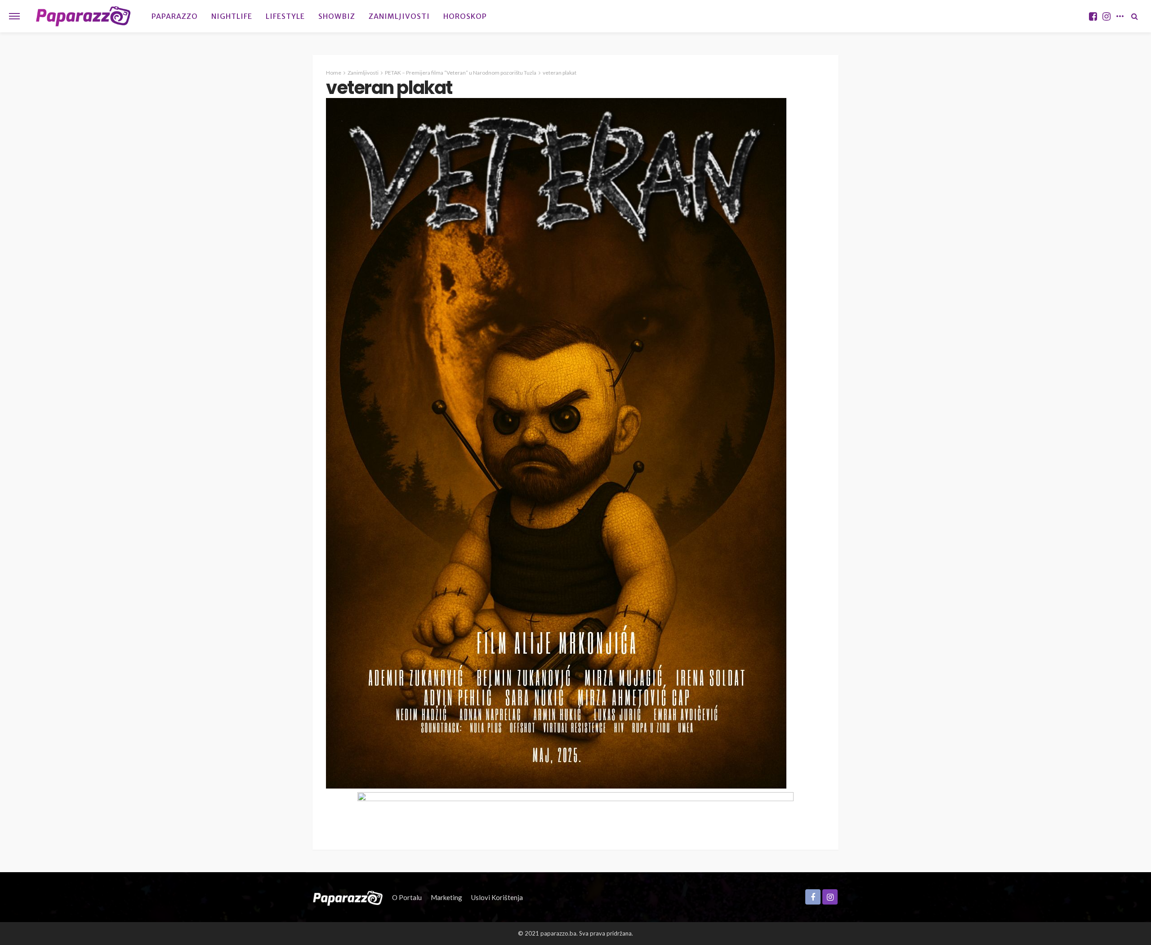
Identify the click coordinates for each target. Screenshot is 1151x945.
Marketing (446, 897)
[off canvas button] (14, 16)
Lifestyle (285, 16)
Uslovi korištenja (497, 897)
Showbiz (336, 16)
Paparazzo (175, 16)
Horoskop (465, 16)
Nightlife (231, 16)
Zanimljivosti (399, 16)
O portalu (407, 897)
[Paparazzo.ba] (83, 16)
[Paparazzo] (347, 897)
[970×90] (575, 811)
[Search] (1134, 16)
